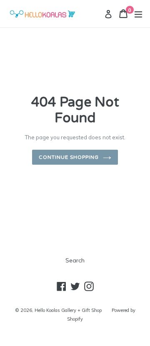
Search (75, 260)
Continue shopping (68, 157)
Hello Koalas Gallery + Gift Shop (68, 310)
